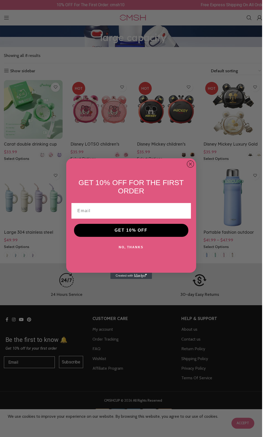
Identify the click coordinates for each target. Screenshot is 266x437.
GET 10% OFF (131, 230)
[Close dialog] (190, 164)
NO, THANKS (131, 247)
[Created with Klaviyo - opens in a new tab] (131, 276)
